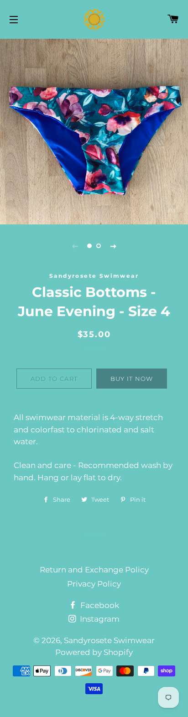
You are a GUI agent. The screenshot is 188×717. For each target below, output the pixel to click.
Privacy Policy (94, 583)
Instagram (99, 618)
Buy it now (131, 378)
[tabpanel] (94, 130)
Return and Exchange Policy (94, 569)
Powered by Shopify (94, 652)
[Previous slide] (75, 246)
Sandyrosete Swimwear (109, 640)
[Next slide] (113, 246)
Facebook (98, 605)
